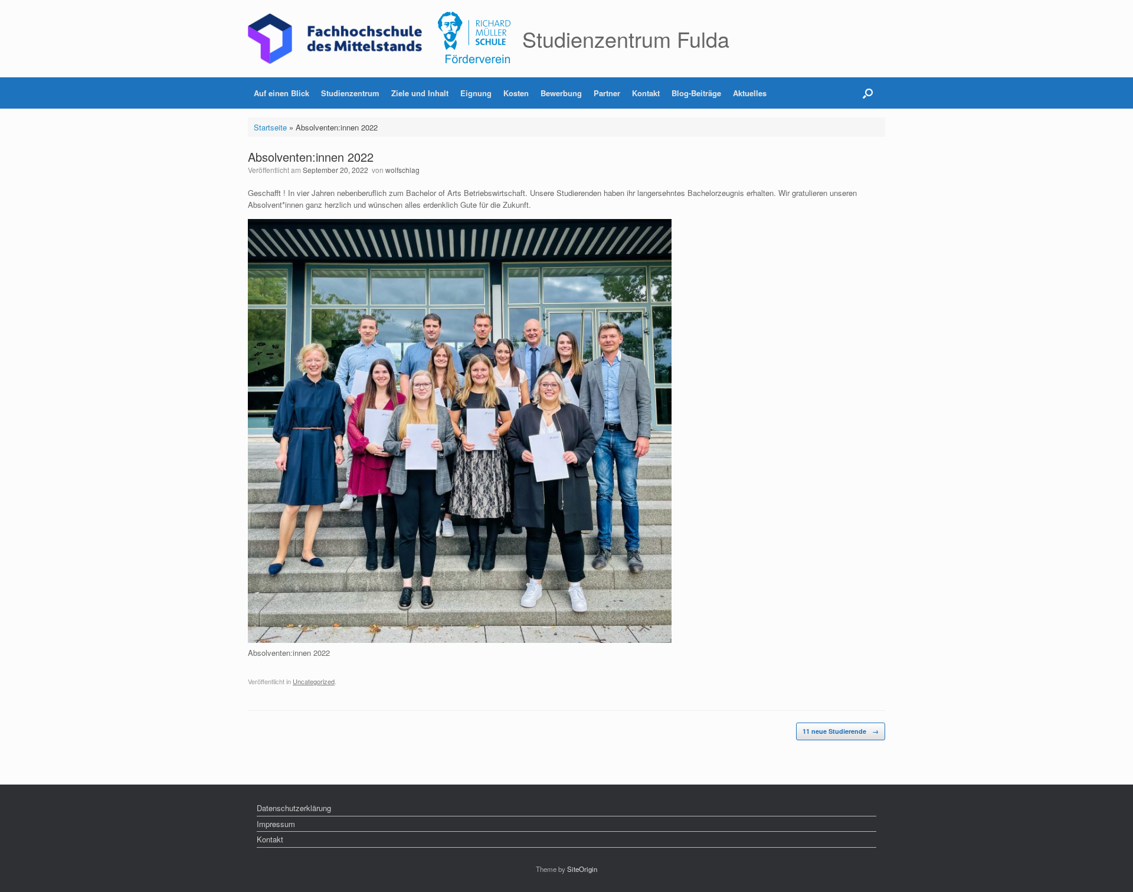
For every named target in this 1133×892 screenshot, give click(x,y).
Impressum (276, 823)
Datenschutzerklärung (294, 807)
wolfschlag (402, 170)
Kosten (516, 93)
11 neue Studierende (841, 731)
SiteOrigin (582, 869)
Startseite (270, 127)
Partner (607, 93)
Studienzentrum (350, 93)
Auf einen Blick (281, 93)
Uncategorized (314, 681)
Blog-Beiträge (696, 93)
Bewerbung (561, 93)
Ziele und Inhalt (419, 93)
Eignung (476, 93)
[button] (867, 93)
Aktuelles (750, 93)
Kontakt (646, 93)
